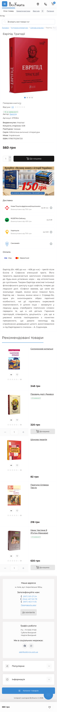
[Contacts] (45, 4)
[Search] (5, 21)
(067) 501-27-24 (30, 596)
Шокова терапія (38, 439)
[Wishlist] (17, 375)
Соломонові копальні (41, 349)
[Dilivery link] (51, 208)
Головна (5, 28)
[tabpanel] (28, 65)
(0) (12, 107)
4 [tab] (32, 97)
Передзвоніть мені (28, 605)
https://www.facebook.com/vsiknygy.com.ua (24, 646)
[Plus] (10, 157)
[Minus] (10, 160)
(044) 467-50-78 (30, 599)
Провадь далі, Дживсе (42, 394)
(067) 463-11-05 (30, 602)
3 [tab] (29, 97)
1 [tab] (25, 97)
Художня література (19, 28)
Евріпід (13, 114)
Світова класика (37, 28)
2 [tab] (27, 97)
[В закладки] (49, 707)
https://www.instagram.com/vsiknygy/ (31, 646)
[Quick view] (11, 375)
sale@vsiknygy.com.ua (28, 652)
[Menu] (4, 4)
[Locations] (38, 4)
